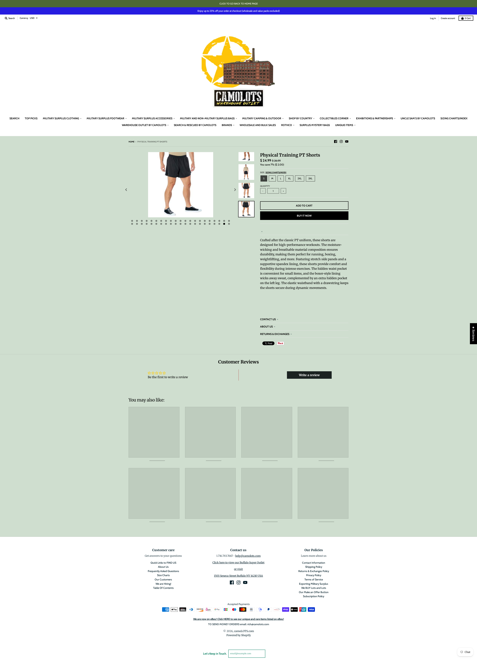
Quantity (265, 186)
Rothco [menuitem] (286, 125)
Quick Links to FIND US (163, 562)
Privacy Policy (313, 575)
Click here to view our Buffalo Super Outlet (238, 562)
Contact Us (268, 319)
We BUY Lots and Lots (313, 588)
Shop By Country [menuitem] (300, 118)
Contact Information (313, 562)
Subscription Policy (313, 596)
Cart (468, 18)
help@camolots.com (248, 555)
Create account (448, 18)
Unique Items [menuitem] (344, 125)
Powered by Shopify (238, 635)
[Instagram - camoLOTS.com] (341, 141)
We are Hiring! (163, 583)
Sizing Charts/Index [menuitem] (453, 118)
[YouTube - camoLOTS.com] (346, 141)
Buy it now (304, 215)
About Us (266, 326)
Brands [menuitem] (227, 125)
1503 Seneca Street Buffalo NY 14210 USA (238, 575)
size (273, 172)
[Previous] (126, 189)
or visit (238, 569)
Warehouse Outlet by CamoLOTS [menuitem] (144, 125)
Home (131, 141)
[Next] (235, 189)
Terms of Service (313, 579)
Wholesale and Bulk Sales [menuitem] (258, 125)
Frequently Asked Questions (163, 571)
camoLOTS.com (244, 631)
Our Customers (163, 579)
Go (269, 653)
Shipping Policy (313, 566)
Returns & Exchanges (274, 334)
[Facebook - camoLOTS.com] (335, 141)
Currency (24, 18)
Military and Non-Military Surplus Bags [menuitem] (207, 118)
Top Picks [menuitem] (31, 118)
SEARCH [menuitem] (14, 118)
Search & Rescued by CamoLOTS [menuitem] (195, 125)
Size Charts (163, 575)
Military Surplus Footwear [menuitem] (105, 118)
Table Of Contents (163, 588)
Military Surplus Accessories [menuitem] (152, 118)
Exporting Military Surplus (313, 583)
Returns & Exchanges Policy (313, 571)
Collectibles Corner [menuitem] (334, 118)
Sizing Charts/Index (276, 172)
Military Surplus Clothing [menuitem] (61, 118)
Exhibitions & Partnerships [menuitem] (374, 118)
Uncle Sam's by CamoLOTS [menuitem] (418, 118)
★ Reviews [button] (473, 333)
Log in (433, 18)
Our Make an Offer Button (313, 592)
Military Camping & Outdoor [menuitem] (261, 118)
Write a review (309, 375)
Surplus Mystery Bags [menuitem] (315, 125)
